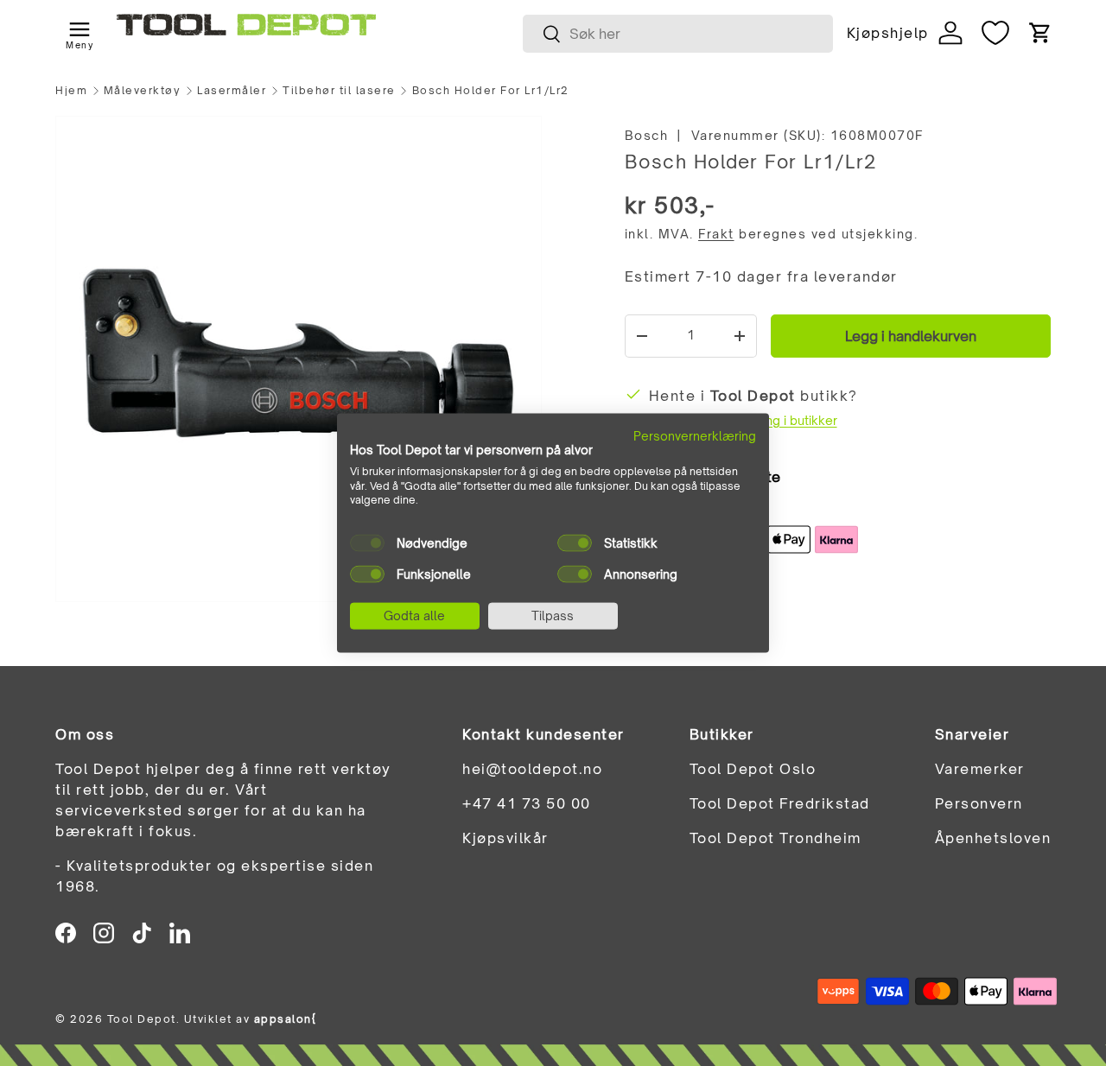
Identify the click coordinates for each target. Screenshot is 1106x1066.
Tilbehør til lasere (339, 91)
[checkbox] (367, 543)
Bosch (647, 135)
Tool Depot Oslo (753, 768)
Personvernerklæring (694, 435)
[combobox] (678, 34)
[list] (298, 359)
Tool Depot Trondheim (775, 838)
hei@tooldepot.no (532, 768)
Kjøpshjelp (887, 32)
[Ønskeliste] (995, 33)
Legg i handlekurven (910, 336)
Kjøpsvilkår (505, 838)
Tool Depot (141, 1018)
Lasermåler (231, 91)
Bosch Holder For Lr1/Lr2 (490, 91)
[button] (1040, 33)
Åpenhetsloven (993, 838)
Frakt (716, 233)
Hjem (71, 91)
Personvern (979, 803)
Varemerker (980, 768)
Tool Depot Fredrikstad (780, 803)
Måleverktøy (142, 91)
